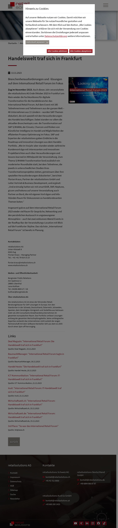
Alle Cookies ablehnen (57, 51)
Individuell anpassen (36, 42)
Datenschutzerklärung (56, 36)
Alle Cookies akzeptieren (81, 51)
